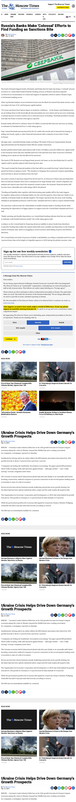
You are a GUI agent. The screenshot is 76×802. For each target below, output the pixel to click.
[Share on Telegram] (59, 35)
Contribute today (63, 7)
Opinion (38, 14)
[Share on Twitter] (55, 35)
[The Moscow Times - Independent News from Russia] (20, 6)
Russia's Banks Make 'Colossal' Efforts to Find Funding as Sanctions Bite (36, 28)
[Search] (74, 17)
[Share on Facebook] (52, 35)
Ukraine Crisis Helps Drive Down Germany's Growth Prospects (37, 434)
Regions (21, 14)
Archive (61, 14)
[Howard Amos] (3, 35)
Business (29, 14)
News (6, 14)
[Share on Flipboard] (69, 35)
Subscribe (67, 262)
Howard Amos (11, 34)
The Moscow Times (9, 441)
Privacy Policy (19, 266)
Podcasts (52, 14)
